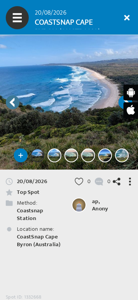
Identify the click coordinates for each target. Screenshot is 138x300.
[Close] (126, 17)
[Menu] (17, 17)
